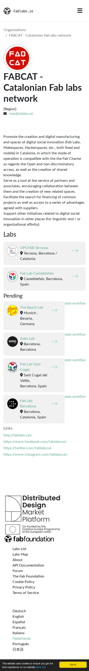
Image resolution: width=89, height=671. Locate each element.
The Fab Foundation (28, 576)
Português (21, 644)
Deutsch (19, 611)
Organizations (15, 30)
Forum (18, 571)
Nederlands (22, 638)
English (18, 616)
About (18, 560)
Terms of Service (26, 593)
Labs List (19, 549)
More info (41, 667)
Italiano (18, 633)
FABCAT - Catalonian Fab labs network (40, 35)
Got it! (73, 664)
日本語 (18, 649)
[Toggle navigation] (79, 11)
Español (19, 622)
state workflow (75, 303)
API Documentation (28, 565)
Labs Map (20, 554)
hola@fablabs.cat (21, 113)
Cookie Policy (23, 582)
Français (19, 627)
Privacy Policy (24, 587)
